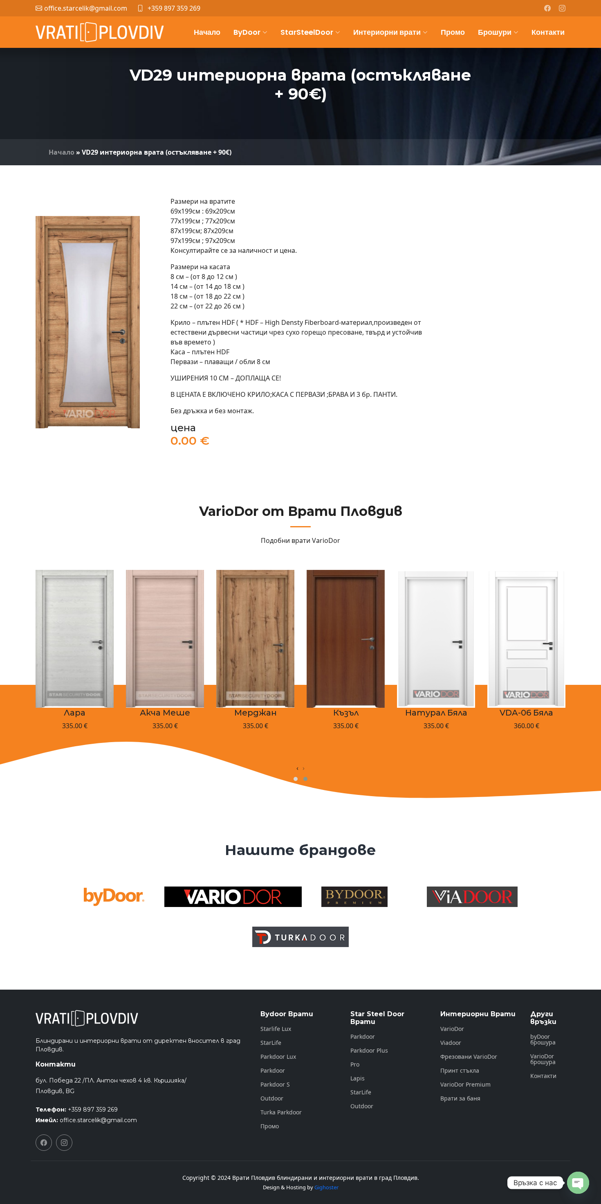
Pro (354, 1064)
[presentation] (297, 768)
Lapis (357, 1078)
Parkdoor (272, 1070)
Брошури (494, 32)
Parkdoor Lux (278, 1057)
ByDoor (246, 32)
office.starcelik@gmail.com (98, 1120)
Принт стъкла (459, 1070)
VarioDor (452, 1029)
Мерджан (255, 713)
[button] (295, 779)
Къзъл (346, 713)
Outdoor (271, 1098)
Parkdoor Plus (369, 1050)
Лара (74, 713)
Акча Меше (165, 713)
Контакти (548, 32)
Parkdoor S (275, 1084)
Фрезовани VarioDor (468, 1057)
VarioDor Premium (465, 1084)
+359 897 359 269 (174, 8)
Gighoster (326, 1187)
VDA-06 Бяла (526, 713)
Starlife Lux (275, 1029)
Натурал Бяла (436, 713)
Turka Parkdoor (281, 1112)
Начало (207, 32)
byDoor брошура (543, 1039)
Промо (453, 32)
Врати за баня (460, 1098)
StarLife (270, 1043)
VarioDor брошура (543, 1059)
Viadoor (450, 1043)
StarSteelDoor (306, 32)
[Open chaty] (578, 1183)
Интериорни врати (387, 32)
